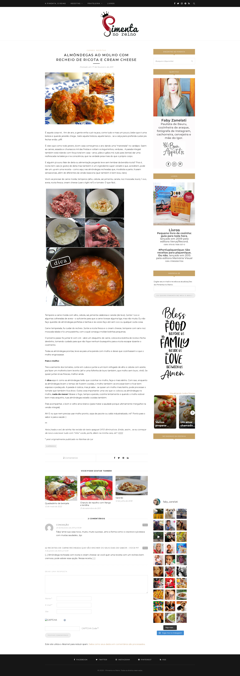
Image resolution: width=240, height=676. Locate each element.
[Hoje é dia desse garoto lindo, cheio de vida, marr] (182, 514)
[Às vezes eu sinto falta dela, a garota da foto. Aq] (158, 572)
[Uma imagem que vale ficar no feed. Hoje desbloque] (158, 537)
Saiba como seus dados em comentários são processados (117, 644)
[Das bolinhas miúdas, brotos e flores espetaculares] (182, 537)
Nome (48, 598)
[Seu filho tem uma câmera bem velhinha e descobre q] (182, 618)
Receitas (101, 50)
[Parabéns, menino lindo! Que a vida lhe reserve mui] (158, 606)
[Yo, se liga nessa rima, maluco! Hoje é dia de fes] (170, 525)
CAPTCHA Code (89, 628)
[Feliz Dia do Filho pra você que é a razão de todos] (170, 560)
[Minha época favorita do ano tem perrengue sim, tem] (182, 583)
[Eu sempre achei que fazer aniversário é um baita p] (158, 548)
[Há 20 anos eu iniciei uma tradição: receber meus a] (170, 537)
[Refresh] (64, 620)
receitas (75, 3)
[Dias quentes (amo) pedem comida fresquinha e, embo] (170, 618)
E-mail (48, 605)
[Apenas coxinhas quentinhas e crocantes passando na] (158, 618)
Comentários (70, 458)
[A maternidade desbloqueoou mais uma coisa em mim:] (158, 514)
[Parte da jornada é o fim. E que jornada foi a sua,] (182, 606)
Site (46, 611)
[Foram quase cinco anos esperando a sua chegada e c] (170, 548)
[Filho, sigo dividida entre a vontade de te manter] (170, 572)
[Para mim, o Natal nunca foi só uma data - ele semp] (170, 583)
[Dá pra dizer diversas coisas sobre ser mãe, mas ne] (170, 606)
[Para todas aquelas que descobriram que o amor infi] (182, 525)
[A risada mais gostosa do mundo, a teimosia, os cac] (182, 572)
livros (111, 3)
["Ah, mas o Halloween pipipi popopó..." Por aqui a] (158, 595)
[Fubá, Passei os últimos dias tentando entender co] (170, 514)
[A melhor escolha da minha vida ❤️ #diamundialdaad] (182, 560)
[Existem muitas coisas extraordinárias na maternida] (158, 525)
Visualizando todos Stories (182, 393)
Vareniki (119, 498)
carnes (91, 50)
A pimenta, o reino (55, 3)
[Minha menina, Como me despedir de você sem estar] (158, 583)
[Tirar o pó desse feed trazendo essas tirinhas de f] (182, 595)
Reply (145, 525)
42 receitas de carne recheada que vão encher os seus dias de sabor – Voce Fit (92, 548)
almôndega (51, 446)
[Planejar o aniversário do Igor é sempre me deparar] (182, 548)
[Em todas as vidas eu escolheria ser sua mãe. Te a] (158, 560)
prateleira (94, 3)
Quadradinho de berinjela (57, 503)
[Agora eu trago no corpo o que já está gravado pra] (170, 595)
